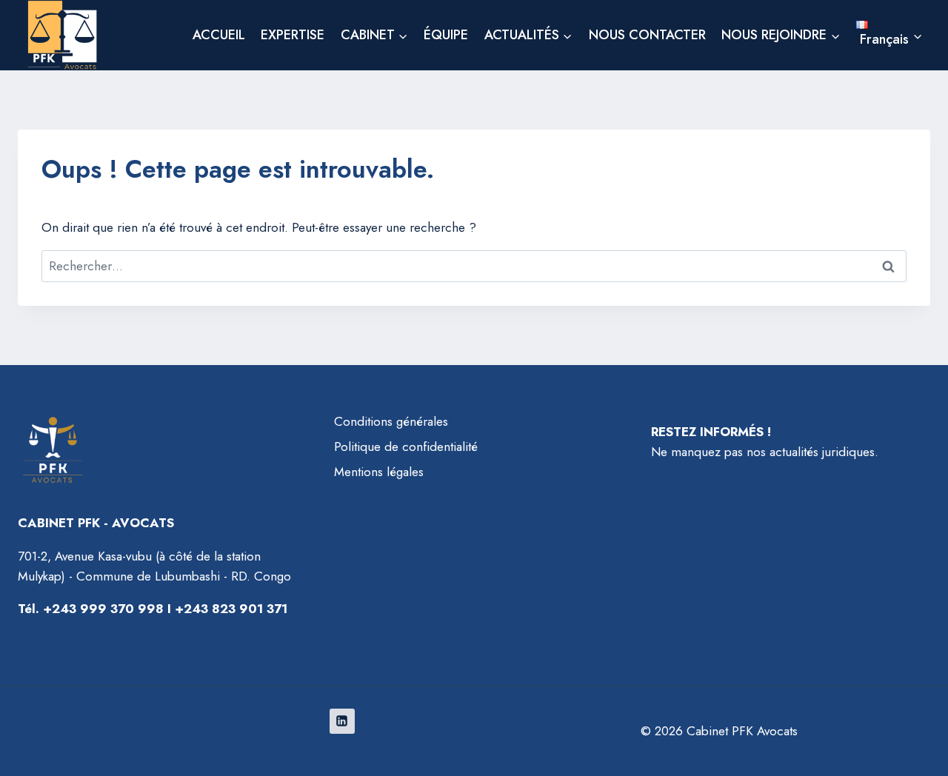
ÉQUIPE (446, 34)
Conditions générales (391, 421)
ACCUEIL (219, 34)
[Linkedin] (342, 721)
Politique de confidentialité (406, 446)
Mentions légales (379, 472)
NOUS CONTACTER (647, 34)
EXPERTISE (292, 34)
